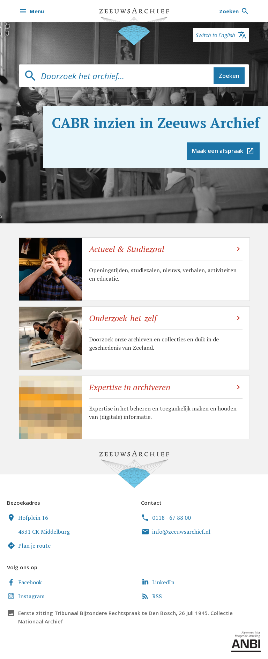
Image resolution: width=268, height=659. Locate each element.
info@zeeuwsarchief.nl (181, 531)
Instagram (31, 596)
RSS (157, 596)
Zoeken (229, 76)
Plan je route (34, 545)
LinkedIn (163, 582)
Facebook (30, 582)
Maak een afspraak (217, 151)
